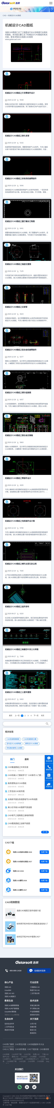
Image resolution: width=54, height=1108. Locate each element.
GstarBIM (8, 990)
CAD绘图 (40, 1061)
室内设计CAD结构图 (14, 744)
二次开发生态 (9, 1027)
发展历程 (33, 1027)
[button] (25, 9)
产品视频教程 (34, 1012)
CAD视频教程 (12, 902)
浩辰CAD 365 (9, 993)
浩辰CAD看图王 (10, 996)
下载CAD (45, 1054)
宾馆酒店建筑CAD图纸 (15, 748)
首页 (10, 716)
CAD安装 (42, 1057)
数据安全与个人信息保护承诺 (29, 1103)
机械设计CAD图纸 (14, 15)
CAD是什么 (7, 1059)
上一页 (17, 716)
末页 (42, 716)
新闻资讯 (33, 1033)
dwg (47, 1061)
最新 (27, 759)
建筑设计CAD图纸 (31, 744)
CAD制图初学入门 (32, 1059)
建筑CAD (15, 1057)
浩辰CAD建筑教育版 (12, 1005)
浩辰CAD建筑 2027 (20, 890)
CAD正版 (27, 1054)
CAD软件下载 (16, 1054)
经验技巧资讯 (34, 1015)
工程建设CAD (35, 987)
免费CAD (36, 1054)
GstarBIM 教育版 (10, 1012)
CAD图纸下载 (12, 1061)
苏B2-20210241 (40, 1098)
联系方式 (33, 1030)
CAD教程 (33, 1057)
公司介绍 (33, 1024)
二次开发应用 (34, 993)
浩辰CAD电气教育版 (12, 1009)
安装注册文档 (34, 1005)
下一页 (36, 716)
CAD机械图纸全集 (30, 739)
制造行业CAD (35, 990)
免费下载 (44, 852)
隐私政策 (14, 1103)
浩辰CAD (8, 987)
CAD (4, 15)
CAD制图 (6, 1054)
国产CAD (6, 1057)
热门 (12, 759)
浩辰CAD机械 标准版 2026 (22, 852)
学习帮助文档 (34, 1009)
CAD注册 (22, 1061)
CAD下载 (8, 1105)
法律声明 (6, 1103)
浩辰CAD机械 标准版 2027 (22, 862)
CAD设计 (24, 1057)
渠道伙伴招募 (9, 1030)
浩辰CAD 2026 (18, 871)
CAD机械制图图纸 (13, 739)
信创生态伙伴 (9, 1024)
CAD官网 (31, 1061)
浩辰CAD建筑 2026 (20, 881)
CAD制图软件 (18, 1059)
